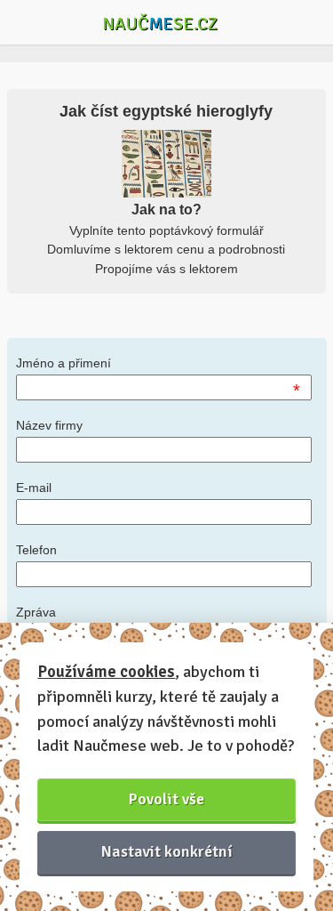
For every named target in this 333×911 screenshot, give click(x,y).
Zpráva (36, 612)
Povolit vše (166, 799)
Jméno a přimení (63, 363)
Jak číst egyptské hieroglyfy (166, 111)
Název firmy (49, 425)
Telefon (36, 550)
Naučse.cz (160, 23)
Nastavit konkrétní (167, 851)
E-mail (34, 487)
